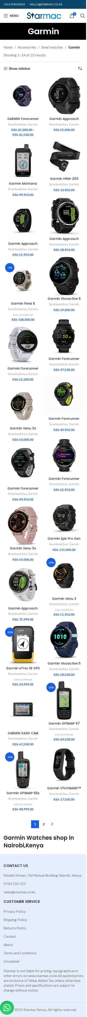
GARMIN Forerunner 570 (23, 121)
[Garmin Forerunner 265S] (64, 396)
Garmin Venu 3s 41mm (23, 550)
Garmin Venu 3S (23, 428)
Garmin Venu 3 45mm (64, 601)
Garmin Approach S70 (23, 610)
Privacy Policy (14, 911)
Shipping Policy (15, 920)
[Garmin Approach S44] (64, 215)
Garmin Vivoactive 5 (64, 663)
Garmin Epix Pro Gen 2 (64, 540)
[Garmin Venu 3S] (22, 405)
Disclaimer (11, 961)
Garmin (33, 124)
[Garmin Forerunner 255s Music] (22, 345)
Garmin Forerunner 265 (23, 490)
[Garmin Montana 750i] (22, 160)
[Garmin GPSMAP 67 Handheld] (64, 700)
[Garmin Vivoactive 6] (64, 276)
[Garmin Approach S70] (22, 585)
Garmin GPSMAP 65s (22, 793)
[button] (7, 1008)
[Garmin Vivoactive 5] (64, 640)
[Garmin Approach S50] (22, 220)
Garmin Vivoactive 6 (64, 299)
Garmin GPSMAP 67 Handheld (64, 725)
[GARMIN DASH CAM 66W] (22, 710)
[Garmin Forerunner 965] (64, 455)
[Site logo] (44, 15)
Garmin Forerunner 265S (64, 421)
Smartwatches (52, 47)
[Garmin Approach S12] (64, 96)
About (8, 945)
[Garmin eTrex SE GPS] (22, 645)
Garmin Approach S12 (64, 121)
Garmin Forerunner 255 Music (64, 361)
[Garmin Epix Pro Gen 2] (64, 515)
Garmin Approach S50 (23, 246)
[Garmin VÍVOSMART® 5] (64, 765)
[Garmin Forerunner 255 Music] (64, 335)
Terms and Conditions (20, 953)
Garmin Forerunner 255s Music (23, 370)
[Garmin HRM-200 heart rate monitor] (64, 156)
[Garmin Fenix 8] (22, 280)
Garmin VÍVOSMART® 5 (64, 790)
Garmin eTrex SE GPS (23, 668)
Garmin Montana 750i (23, 185)
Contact (9, 936)
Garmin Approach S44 (64, 241)
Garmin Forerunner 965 (64, 481)
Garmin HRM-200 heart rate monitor (64, 181)
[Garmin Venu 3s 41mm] (22, 525)
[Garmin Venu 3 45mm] (64, 575)
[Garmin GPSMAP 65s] (22, 770)
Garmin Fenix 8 (23, 303)
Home (8, 47)
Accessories (27, 47)
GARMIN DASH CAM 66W (23, 735)
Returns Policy (14, 928)
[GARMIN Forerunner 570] (22, 96)
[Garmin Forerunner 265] (22, 465)
